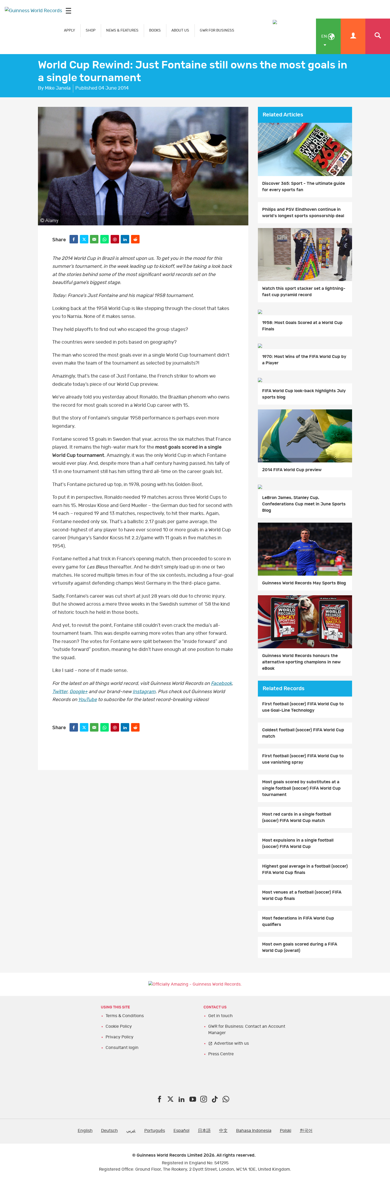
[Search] (377, 36)
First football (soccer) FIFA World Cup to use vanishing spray (303, 759)
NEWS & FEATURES (122, 30)
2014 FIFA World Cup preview (292, 470)
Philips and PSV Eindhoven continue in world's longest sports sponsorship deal (303, 212)
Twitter (59, 691)
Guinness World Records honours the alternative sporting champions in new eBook (301, 662)
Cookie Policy (119, 1026)
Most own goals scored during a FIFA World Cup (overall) (299, 947)
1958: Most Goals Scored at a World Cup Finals (302, 326)
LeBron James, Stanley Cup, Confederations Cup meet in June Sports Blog (304, 504)
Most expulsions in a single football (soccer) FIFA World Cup (297, 843)
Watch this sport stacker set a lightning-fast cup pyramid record (303, 291)
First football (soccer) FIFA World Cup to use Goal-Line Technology (303, 707)
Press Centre (221, 1054)
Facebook (221, 683)
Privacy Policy (119, 1037)
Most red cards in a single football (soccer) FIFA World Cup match (296, 817)
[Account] (353, 36)
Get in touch (220, 1016)
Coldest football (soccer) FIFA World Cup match (303, 733)
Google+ (79, 691)
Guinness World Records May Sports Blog (304, 583)
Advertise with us (231, 1043)
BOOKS (155, 30)
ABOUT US (180, 30)
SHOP (91, 30)
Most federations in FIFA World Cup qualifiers (298, 921)
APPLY (69, 30)
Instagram (144, 691)
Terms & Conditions (125, 1016)
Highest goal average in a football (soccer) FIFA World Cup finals (305, 869)
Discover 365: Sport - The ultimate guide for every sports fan (303, 186)
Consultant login (122, 1048)
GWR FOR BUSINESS (217, 30)
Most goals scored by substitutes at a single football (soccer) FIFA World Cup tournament (301, 788)
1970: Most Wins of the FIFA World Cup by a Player (304, 360)
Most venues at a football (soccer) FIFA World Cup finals (301, 895)
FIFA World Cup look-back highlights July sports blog (304, 394)
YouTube (87, 699)
